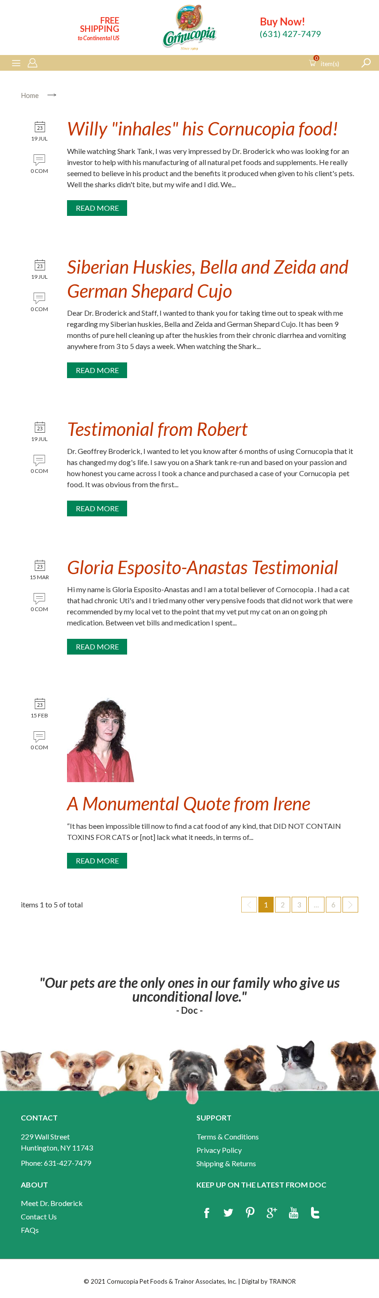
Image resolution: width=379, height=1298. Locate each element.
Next (350, 904)
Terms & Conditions (227, 1136)
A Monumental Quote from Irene (188, 803)
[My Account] (32, 63)
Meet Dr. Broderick (52, 1203)
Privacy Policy (219, 1149)
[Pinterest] (250, 1213)
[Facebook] (206, 1213)
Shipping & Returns (226, 1163)
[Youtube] (293, 1213)
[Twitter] (228, 1213)
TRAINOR (282, 1281)
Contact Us (39, 1216)
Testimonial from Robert (157, 429)
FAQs (30, 1229)
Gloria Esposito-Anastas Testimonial (202, 567)
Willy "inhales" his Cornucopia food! (202, 128)
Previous (249, 904)
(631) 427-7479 (290, 34)
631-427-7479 (67, 1162)
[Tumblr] (315, 1213)
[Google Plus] (272, 1213)
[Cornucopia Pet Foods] (189, 28)
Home (30, 95)
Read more (97, 207)
